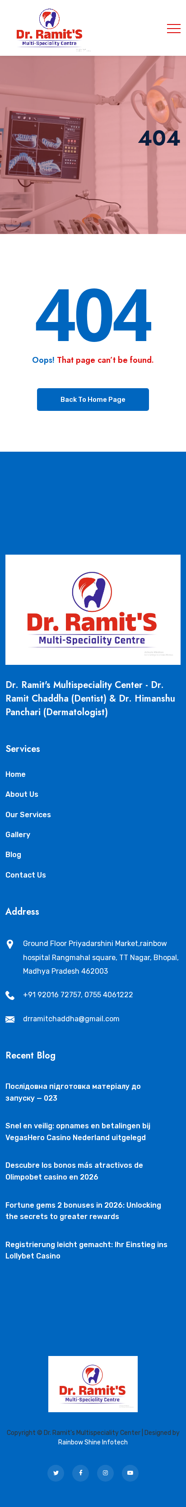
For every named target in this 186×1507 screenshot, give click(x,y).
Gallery (17, 834)
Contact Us (25, 875)
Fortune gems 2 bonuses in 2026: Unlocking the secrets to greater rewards (83, 1211)
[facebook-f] (80, 1473)
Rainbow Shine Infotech (93, 1442)
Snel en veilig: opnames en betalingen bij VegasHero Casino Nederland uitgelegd (77, 1132)
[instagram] (105, 1473)
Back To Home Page (93, 399)
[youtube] (130, 1473)
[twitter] (55, 1473)
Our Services (28, 814)
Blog (13, 854)
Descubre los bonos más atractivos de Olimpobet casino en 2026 (74, 1171)
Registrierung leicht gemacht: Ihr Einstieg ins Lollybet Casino (86, 1250)
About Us (21, 794)
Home (15, 774)
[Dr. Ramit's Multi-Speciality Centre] (49, 28)
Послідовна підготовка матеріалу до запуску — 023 (73, 1092)
